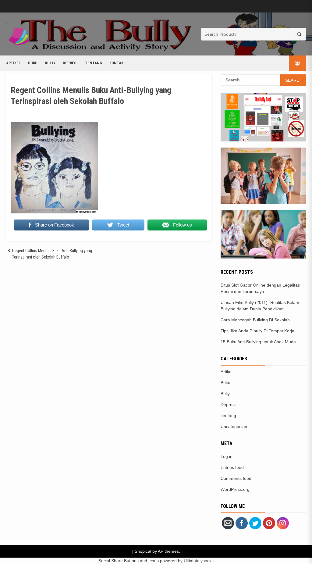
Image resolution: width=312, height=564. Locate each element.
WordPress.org (235, 489)
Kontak (116, 63)
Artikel (13, 63)
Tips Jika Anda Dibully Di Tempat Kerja (257, 330)
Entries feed (232, 467)
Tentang (93, 63)
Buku (32, 63)
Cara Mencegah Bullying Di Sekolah (255, 319)
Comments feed (236, 478)
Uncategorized (235, 426)
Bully (50, 63)
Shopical (143, 551)
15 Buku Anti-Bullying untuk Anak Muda (258, 341)
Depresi (70, 63)
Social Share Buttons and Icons (128, 560)
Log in (226, 456)
